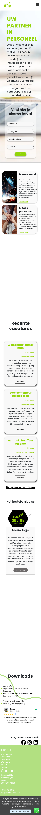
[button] (3, 548)
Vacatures (5, 757)
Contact (4, 767)
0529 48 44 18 (8, 790)
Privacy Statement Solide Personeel (17, 693)
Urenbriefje (7, 686)
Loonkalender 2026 (10, 696)
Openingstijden (7, 775)
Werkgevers (6, 762)
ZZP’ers (4, 764)
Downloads (5, 759)
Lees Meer (20, 381)
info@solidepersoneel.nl (11, 792)
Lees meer (23, 201)
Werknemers (6, 754)
